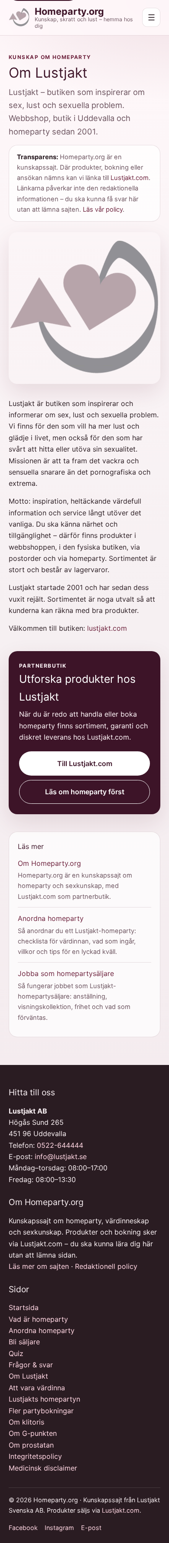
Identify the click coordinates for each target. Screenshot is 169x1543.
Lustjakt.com (129, 178)
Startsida (24, 1307)
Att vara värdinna (37, 1387)
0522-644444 (60, 1145)
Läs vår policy (103, 209)
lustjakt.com (107, 628)
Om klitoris (26, 1422)
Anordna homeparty (51, 918)
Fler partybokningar (41, 1410)
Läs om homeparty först (84, 791)
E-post (91, 1527)
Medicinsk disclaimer (43, 1468)
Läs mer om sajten (39, 1266)
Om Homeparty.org (49, 863)
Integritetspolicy (35, 1456)
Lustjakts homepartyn (44, 1399)
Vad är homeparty (38, 1319)
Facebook (23, 1527)
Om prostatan (31, 1445)
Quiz (16, 1353)
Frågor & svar (31, 1364)
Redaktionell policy (106, 1266)
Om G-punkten (33, 1433)
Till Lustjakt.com (84, 763)
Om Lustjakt (28, 1376)
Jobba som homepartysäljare (66, 973)
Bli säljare (24, 1341)
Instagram (59, 1527)
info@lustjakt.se (61, 1156)
